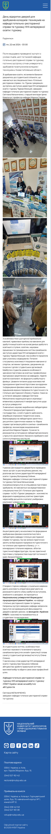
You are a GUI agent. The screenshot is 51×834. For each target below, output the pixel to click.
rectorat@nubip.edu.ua (15, 780)
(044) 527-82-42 (12, 775)
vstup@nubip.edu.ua (14, 814)
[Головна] (6, 6)
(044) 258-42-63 (12, 807)
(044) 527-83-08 (12, 809)
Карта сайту (11, 752)
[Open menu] (45, 6)
